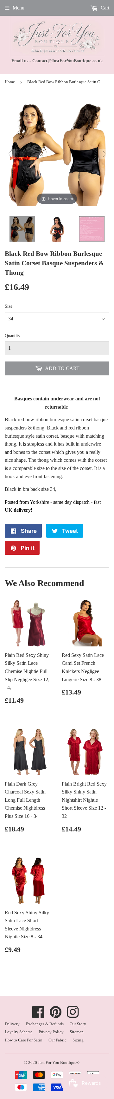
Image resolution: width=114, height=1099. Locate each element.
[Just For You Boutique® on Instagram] (72, 1015)
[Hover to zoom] (57, 153)
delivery (22, 510)
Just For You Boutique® (58, 1062)
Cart (104, 7)
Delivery (12, 1024)
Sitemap (77, 1031)
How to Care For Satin (23, 1040)
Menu (18, 7)
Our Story (78, 1024)
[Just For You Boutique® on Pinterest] (55, 1015)
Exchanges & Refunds (45, 1024)
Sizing (78, 1040)
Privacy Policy (51, 1031)
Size (8, 306)
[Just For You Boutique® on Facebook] (38, 1015)
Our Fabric (57, 1040)
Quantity (12, 335)
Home (10, 81)
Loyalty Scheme (19, 1031)
